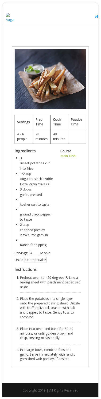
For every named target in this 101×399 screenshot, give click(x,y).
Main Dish (68, 156)
